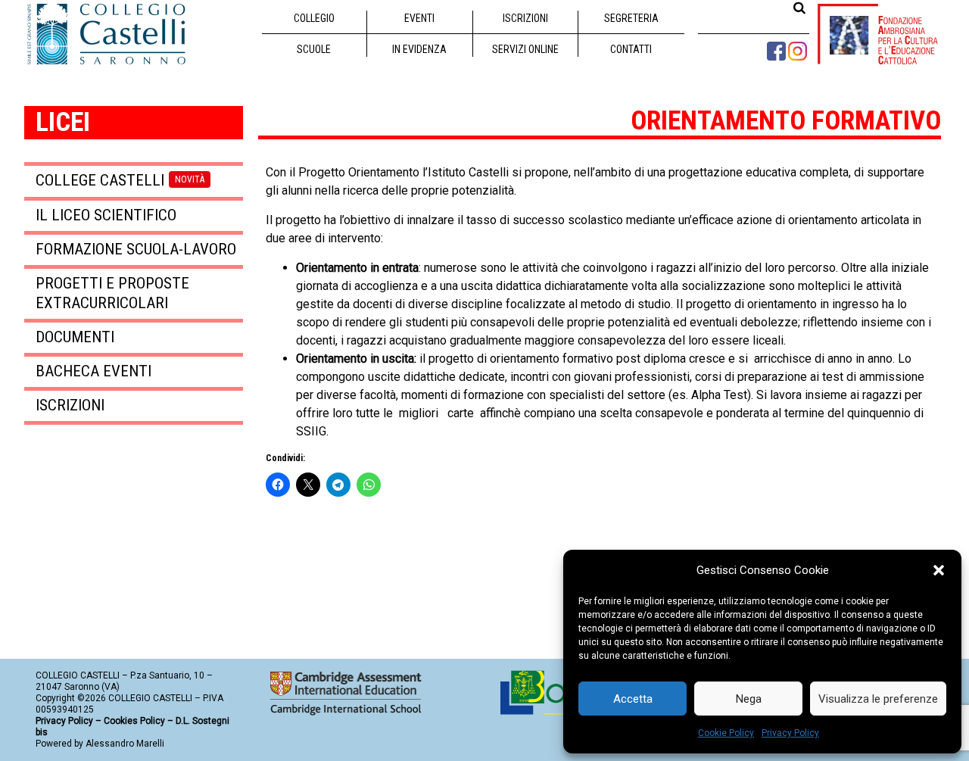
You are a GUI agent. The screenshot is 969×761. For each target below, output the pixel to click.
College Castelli (120, 180)
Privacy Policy (790, 733)
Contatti (631, 49)
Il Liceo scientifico (106, 215)
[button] (938, 570)
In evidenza (419, 49)
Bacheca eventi (93, 371)
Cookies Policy (134, 721)
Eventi (419, 18)
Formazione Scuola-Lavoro (136, 249)
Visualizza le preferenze (878, 699)
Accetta (633, 699)
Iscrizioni (525, 18)
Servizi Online (525, 49)
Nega (749, 699)
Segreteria (631, 18)
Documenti (75, 337)
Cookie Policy (726, 733)
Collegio (314, 18)
